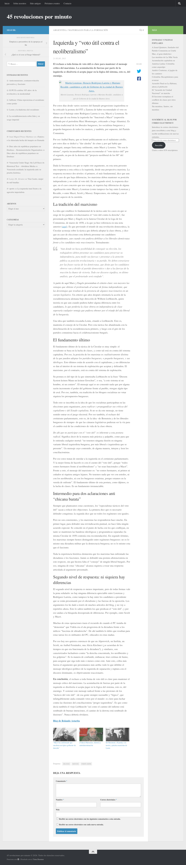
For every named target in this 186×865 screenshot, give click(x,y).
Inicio (7, 3)
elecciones (66, 764)
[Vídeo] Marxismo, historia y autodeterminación (90, 744)
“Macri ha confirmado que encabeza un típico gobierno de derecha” (64, 745)
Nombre (60, 799)
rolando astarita (86, 764)
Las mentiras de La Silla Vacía (165, 57)
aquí (64, 226)
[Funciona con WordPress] (18, 859)
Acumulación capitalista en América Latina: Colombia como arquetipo (163, 63)
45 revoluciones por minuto (39, 16)
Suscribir (158, 145)
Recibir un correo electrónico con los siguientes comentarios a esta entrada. (90, 818)
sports (11, 188)
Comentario (61, 781)
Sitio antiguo (35, 3)
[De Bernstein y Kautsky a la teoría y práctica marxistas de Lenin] (117, 734)
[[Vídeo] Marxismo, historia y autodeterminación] (91, 734)
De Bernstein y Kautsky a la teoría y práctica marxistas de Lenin (116, 745)
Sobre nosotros (19, 3)
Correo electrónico (108, 799)
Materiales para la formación (88, 30)
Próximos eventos (52, 3)
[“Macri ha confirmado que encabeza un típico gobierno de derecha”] (65, 734)
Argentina (60, 30)
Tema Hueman (38, 859)
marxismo (75, 764)
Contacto (67, 3)
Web (58, 809)
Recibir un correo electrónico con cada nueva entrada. (81, 824)
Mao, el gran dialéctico (161, 53)
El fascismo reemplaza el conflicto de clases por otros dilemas (164, 99)
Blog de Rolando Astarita (66, 721)
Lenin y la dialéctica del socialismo (24, 109)
